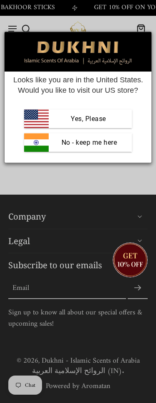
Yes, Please (88, 119)
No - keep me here (88, 142)
